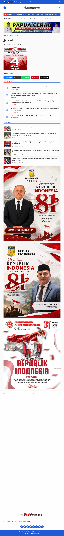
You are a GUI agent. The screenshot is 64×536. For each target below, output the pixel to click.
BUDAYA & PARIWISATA (20, 14)
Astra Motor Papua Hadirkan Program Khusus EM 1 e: (27, 127)
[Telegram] (39, 526)
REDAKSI (20, 521)
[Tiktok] (36, 526)
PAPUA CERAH (14, 89)
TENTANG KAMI (27, 521)
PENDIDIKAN (14, 97)
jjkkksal (8, 40)
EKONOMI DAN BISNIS (51, 14)
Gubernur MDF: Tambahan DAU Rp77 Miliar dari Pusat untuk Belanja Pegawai (33, 116)
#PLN (46, 18)
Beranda (9, 14)
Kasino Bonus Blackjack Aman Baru (23, 2)
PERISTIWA (13, 104)
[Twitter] (33, 526)
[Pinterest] (42, 526)
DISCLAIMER (7, 521)
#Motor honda (53, 18)
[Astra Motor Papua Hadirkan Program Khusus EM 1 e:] (7, 128)
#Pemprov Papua (38, 18)
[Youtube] (30, 526)
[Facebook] (21, 526)
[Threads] (27, 526)
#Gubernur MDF (28, 18)
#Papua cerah (18, 18)
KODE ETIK (13, 521)
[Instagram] (24, 526)
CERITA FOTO (31, 14)
